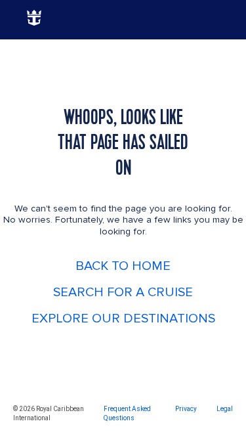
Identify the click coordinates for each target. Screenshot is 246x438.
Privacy (186, 408)
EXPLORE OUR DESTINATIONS (123, 318)
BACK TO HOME (123, 266)
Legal (224, 408)
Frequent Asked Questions (127, 413)
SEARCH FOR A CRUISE (123, 292)
